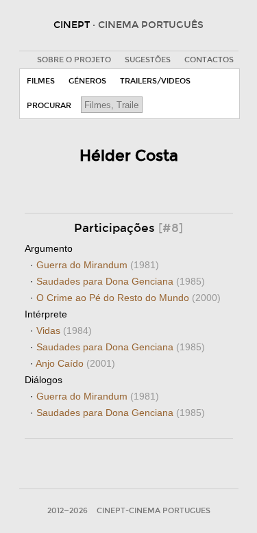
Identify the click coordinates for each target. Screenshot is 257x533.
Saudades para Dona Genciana (120, 281)
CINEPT (128, 25)
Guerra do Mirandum (97, 264)
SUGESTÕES (148, 59)
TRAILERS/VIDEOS (155, 81)
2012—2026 (67, 510)
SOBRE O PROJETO (74, 59)
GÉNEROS (87, 81)
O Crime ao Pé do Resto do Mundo (128, 297)
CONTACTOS (209, 59)
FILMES (41, 81)
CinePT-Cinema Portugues (153, 510)
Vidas (64, 330)
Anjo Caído (75, 363)
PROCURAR (49, 105)
